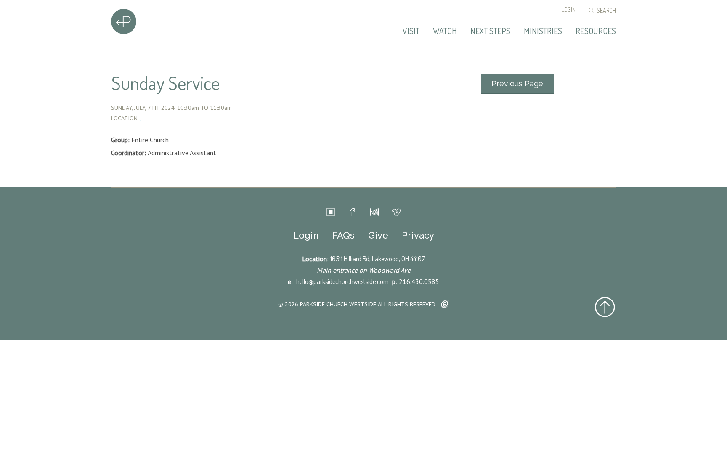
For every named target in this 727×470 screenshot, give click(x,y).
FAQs (343, 235)
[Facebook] (352, 212)
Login (569, 9)
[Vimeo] (396, 212)
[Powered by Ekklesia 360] (445, 304)
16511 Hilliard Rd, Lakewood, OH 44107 (377, 259)
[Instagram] (374, 212)
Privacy (418, 235)
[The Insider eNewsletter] (330, 212)
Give (378, 235)
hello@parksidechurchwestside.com (342, 281)
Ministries (543, 31)
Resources (596, 31)
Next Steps (490, 31)
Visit (411, 31)
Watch (445, 31)
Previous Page (517, 83)
